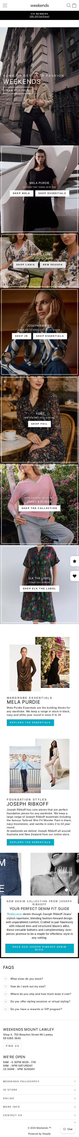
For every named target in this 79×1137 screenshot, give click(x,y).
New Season (53, 265)
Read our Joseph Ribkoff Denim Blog (40, 948)
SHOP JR (21, 336)
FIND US (12, 1046)
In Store (10, 1090)
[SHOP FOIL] (39, 420)
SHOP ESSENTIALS (52, 193)
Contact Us (12, 1115)
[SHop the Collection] (39, 504)
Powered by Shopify (39, 1134)
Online (8, 1098)
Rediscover (14, 914)
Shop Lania (25, 265)
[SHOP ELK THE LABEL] (39, 584)
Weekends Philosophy (21, 1081)
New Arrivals (18, 90)
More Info (11, 1107)
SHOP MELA (21, 193)
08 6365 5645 (12, 1038)
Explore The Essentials (30, 722)
